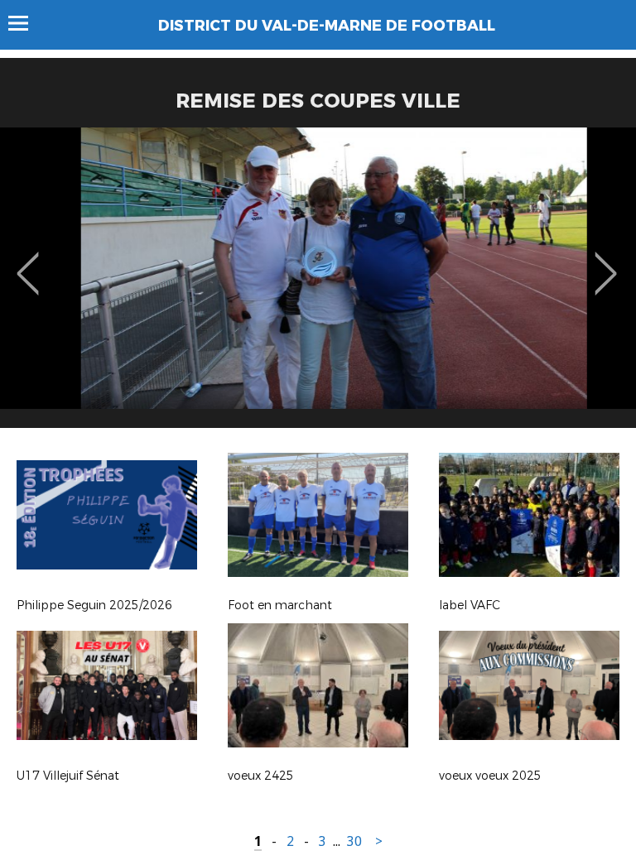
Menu (26, 23)
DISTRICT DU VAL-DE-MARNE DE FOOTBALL (326, 26)
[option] (318, 283)
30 (354, 841)
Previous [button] (27, 261)
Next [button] (605, 261)
